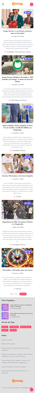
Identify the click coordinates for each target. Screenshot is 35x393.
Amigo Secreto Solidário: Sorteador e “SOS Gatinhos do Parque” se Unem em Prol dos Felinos (17, 79)
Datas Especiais (20, 52)
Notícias (24, 100)
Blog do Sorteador (7, 340)
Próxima (23, 293)
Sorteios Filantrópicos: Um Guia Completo (17, 176)
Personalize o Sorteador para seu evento (18, 270)
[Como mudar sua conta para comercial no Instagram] (5, 315)
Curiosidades (10, 52)
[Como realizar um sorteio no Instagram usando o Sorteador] (5, 307)
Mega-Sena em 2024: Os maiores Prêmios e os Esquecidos (15, 372)
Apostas (4, 327)
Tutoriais (28, 52)
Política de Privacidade (8, 344)
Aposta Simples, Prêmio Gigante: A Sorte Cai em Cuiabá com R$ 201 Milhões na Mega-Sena (18, 128)
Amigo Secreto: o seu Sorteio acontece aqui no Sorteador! (15, 349)
